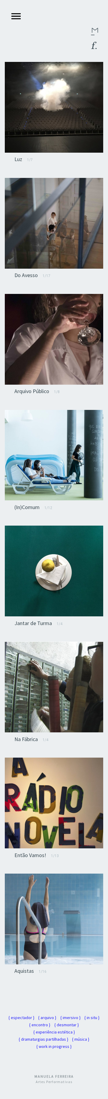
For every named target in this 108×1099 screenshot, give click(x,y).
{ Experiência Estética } (54, 1032)
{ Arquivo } (47, 1017)
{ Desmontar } (66, 1024)
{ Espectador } (21, 1017)
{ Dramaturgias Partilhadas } (43, 1039)
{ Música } (80, 1039)
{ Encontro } (39, 1024)
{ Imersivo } (70, 1017)
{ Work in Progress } (54, 1046)
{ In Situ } (92, 1017)
